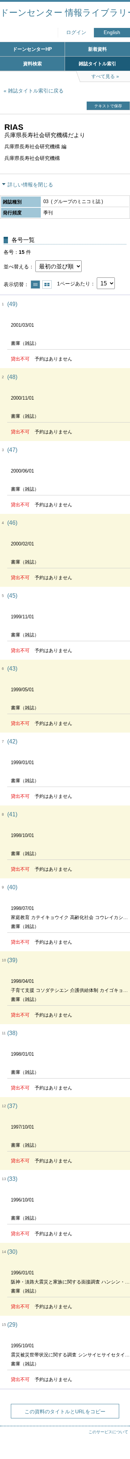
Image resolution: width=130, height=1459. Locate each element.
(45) (12, 596)
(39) (12, 960)
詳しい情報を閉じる (30, 184)
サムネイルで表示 (47, 284)
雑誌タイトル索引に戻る (36, 91)
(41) (12, 814)
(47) (12, 450)
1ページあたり (73, 284)
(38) (12, 1033)
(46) (12, 523)
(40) (12, 887)
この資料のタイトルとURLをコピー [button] (65, 1411)
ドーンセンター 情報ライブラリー (65, 12)
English (112, 32)
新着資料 (97, 49)
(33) (12, 1179)
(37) (12, 1106)
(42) (12, 741)
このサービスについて (108, 1432)
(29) (12, 1325)
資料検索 (32, 63)
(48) (12, 377)
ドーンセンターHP (32, 49)
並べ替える (16, 266)
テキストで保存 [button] (108, 106)
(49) (12, 304)
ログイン (76, 32)
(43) (12, 668)
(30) (12, 1252)
